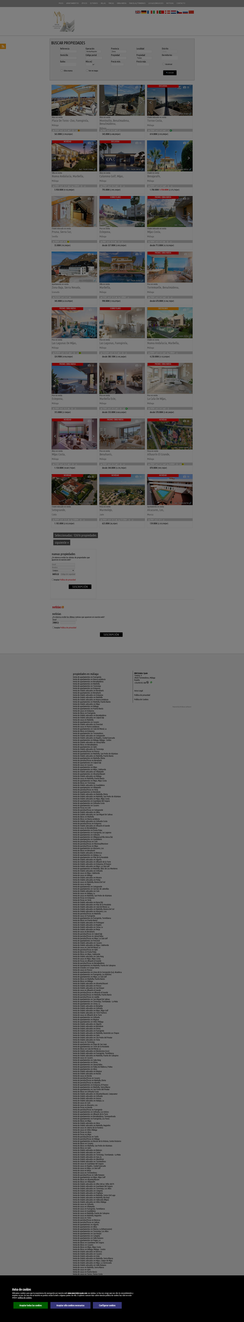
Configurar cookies (107, 1305)
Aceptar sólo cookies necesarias (70, 1305)
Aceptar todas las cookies (30, 1305)
